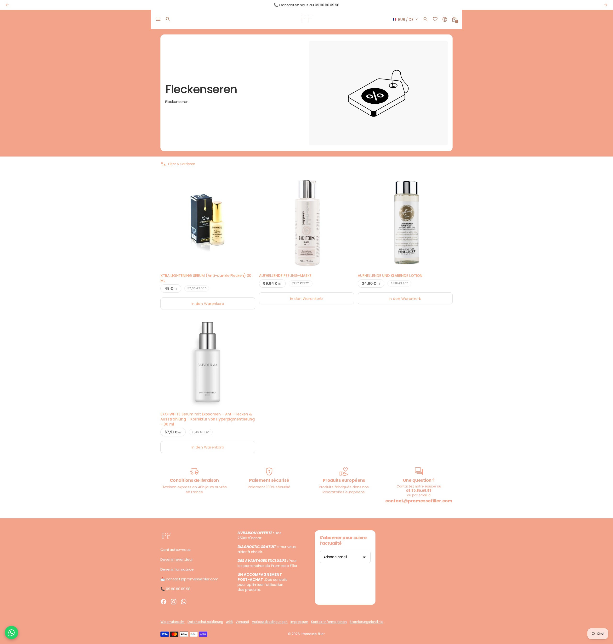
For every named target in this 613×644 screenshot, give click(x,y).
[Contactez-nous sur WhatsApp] (11, 632)
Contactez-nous (175, 549)
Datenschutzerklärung (205, 622)
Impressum (299, 622)
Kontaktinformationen (329, 622)
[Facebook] (163, 602)
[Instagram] (173, 602)
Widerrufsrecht (172, 622)
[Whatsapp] (184, 602)
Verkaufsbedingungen (270, 622)
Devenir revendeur (176, 559)
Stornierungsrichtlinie (366, 622)
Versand (242, 622)
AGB (229, 622)
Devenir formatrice (177, 569)
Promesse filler (313, 634)
